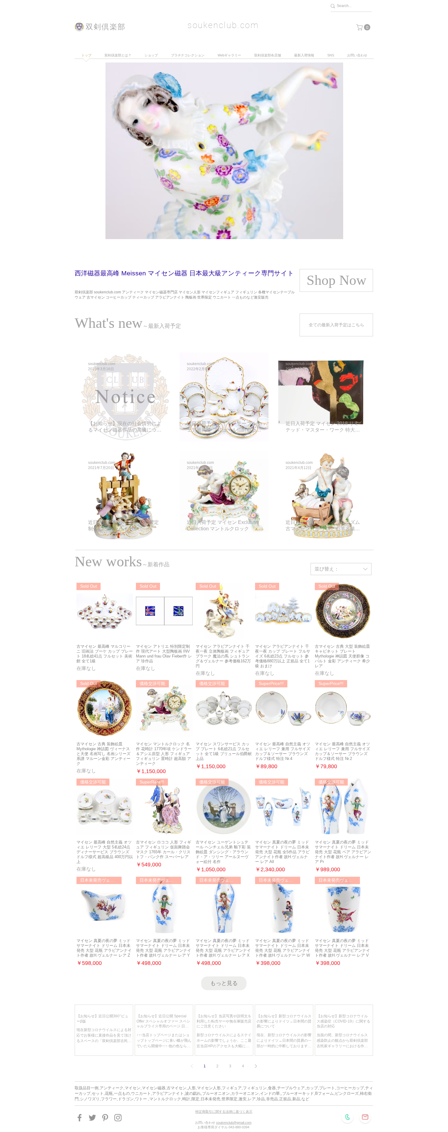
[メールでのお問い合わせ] (365, 1117)
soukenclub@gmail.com (233, 1122)
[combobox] (341, 569)
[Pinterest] (105, 1118)
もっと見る (224, 983)
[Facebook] (79, 1118)
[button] (364, 27)
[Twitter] (92, 1118)
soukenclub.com (223, 25)
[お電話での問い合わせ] (347, 1117)
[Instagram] (118, 1118)
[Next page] (256, 1066)
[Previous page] (192, 1066)
